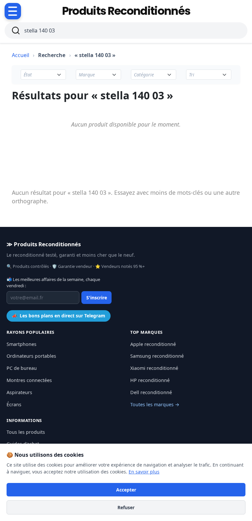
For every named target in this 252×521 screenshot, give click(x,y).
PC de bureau (22, 368)
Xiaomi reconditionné (154, 368)
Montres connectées (29, 380)
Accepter (126, 490)
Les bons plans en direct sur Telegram (58, 315)
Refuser (126, 507)
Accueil (20, 55)
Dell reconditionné (151, 392)
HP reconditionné (150, 380)
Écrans (14, 404)
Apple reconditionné (153, 344)
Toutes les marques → (154, 404)
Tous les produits (26, 432)
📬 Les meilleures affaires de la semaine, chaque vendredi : (53, 282)
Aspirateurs (19, 392)
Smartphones (21, 344)
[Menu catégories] (13, 11)
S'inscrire (96, 297)
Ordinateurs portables (31, 356)
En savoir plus (144, 472)
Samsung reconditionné (157, 356)
